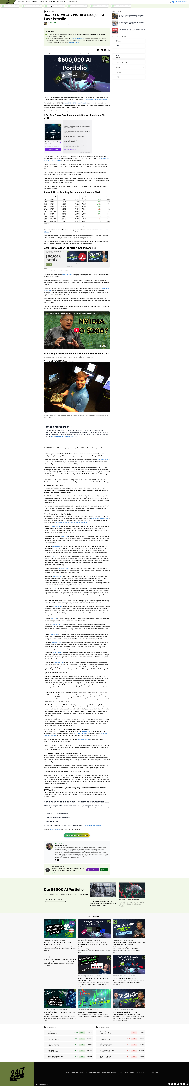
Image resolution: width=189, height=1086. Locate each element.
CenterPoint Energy (106, 1056)
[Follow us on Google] (109, 50)
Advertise (154, 1072)
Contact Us (83, 1072)
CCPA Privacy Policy (142, 1072)
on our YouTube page (80, 733)
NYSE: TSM (64, 536)
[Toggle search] (169, 1)
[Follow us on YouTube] (178, 1084)
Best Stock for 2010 (103, 459)
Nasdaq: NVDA (67, 103)
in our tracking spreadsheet (99, 518)
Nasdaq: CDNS (56, 642)
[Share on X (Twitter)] (102, 50)
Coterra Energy (104, 1032)
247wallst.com (86, 731)
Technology (43, 1)
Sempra (102, 1038)
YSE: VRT (54, 588)
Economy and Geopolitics (57, 1)
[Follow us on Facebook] (169, 1084)
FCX (49, 1045)
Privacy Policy (129, 1072)
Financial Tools (94, 1072)
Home (67, 1072)
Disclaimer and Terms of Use (112, 1072)
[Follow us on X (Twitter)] (172, 1084)
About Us (74, 1072)
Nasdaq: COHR (56, 546)
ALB (49, 1051)
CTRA (101, 1033)
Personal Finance (31, 1)
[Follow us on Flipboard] (105, 50)
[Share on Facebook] (98, 50)
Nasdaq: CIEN (53, 634)
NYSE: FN (54, 618)
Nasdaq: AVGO (57, 576)
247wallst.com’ (67, 274)
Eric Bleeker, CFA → (61, 845)
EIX (100, 1045)
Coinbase (50, 1038)
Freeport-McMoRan (54, 1044)
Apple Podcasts (94, 869)
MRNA (49, 1033)
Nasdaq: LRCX (59, 662)
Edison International (106, 1044)
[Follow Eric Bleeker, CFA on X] (55, 860)
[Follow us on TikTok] (184, 1084)
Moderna (50, 1032)
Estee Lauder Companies (55, 1056)
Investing (21, 1)
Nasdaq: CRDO (63, 568)
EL (48, 1057)
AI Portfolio (73, 1)
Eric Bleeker (53, 22)
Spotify (105, 869)
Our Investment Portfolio (55, 899)
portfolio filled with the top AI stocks (96, 99)
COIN (49, 1039)
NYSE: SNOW (57, 652)
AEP (101, 1051)
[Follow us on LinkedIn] (175, 1084)
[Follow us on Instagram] (181, 1084)
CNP (101, 1057)
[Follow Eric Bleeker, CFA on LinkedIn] (58, 860)
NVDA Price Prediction (80, 103)
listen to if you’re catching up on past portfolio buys (71, 522)
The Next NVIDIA (83, 739)
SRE (101, 1039)
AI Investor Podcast (181, 1)
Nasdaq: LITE (57, 606)
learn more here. (74, 42)
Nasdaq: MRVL (55, 624)
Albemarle (51, 1050)
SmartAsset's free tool (77, 38)
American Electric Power (107, 1050)
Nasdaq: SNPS (56, 556)
